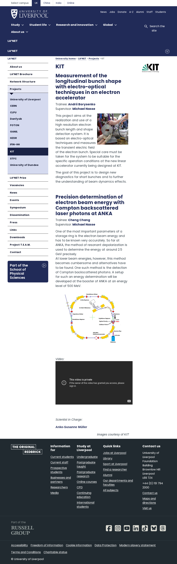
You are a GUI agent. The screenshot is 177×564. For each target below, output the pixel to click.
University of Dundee (24, 165)
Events (14, 200)
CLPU (13, 112)
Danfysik (16, 119)
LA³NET (13, 41)
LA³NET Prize (18, 178)
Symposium (18, 207)
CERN (13, 106)
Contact (15, 252)
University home (65, 58)
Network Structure (22, 81)
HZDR (13, 138)
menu (167, 51)
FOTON (14, 125)
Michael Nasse (83, 109)
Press (13, 222)
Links (13, 230)
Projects (15, 89)
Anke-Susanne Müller (71, 427)
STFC (13, 158)
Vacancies (17, 185)
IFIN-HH (15, 144)
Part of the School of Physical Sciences (19, 271)
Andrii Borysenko (81, 104)
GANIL (14, 131)
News (13, 192)
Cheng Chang (79, 220)
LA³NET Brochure (21, 74)
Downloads (17, 237)
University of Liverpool (25, 99)
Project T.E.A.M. (20, 244)
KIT (12, 151)
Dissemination (19, 215)
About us (16, 66)
